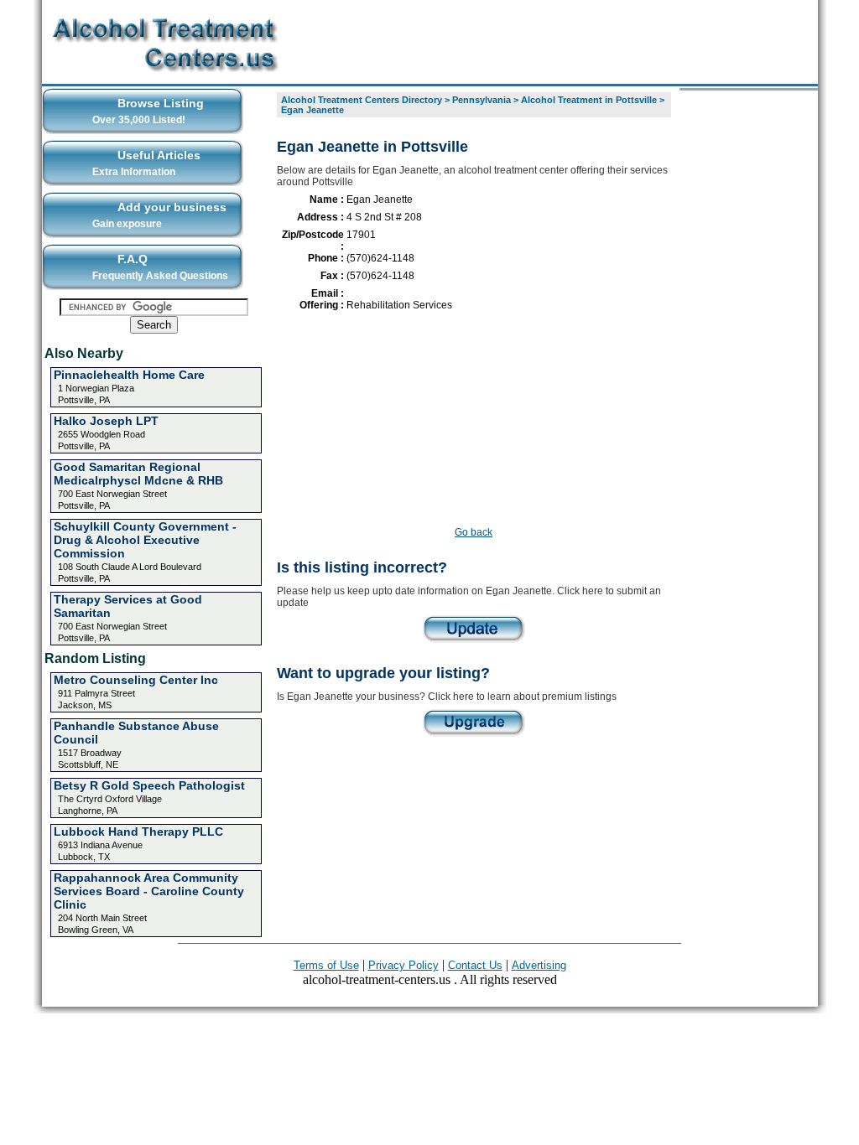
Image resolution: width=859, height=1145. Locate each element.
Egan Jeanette (312, 110)
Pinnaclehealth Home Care (129, 374)
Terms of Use (326, 965)
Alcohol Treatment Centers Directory (361, 100)
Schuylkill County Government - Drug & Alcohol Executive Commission (145, 540)
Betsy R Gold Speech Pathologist (149, 785)
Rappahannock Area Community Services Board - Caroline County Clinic (149, 891)
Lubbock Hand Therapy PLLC (138, 831)
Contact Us (475, 965)
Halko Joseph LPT (106, 420)
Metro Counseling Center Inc (136, 679)
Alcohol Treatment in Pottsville (589, 100)
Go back (473, 532)
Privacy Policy (403, 965)
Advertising (539, 965)
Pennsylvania (481, 100)
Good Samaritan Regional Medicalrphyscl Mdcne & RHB (138, 473)
